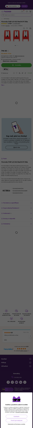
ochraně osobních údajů (22, 412)
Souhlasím (16, 416)
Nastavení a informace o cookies (16, 424)
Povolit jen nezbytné (16, 420)
